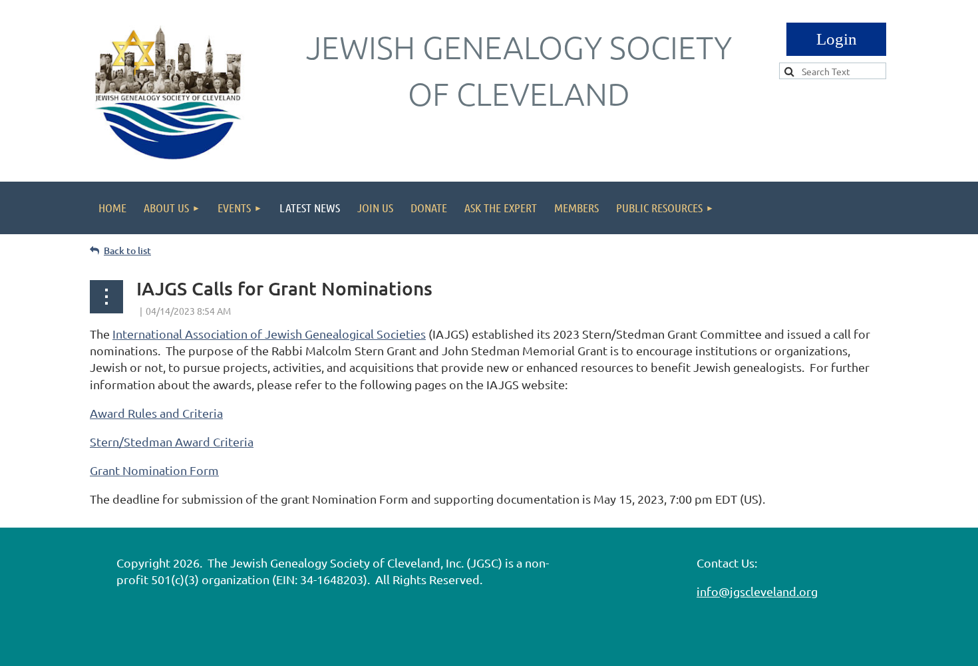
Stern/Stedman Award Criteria (171, 441)
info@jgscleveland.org (757, 591)
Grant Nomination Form (154, 470)
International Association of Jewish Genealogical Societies (269, 334)
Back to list (127, 250)
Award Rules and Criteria (156, 413)
